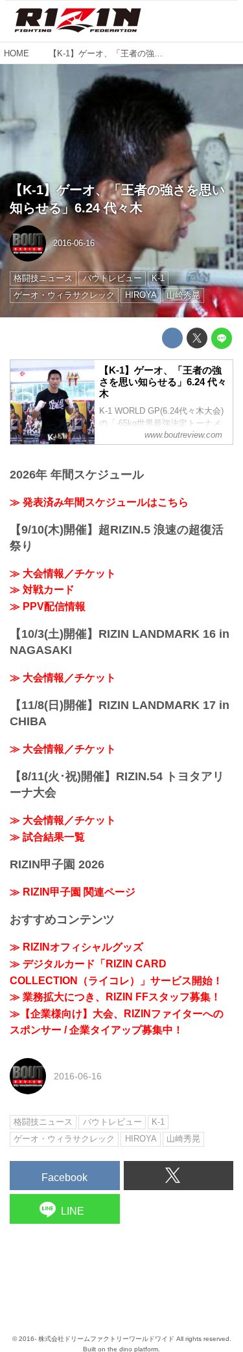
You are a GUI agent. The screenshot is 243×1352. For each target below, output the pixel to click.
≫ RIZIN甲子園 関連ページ (72, 891)
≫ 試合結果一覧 (47, 836)
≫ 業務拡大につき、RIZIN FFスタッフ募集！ (115, 996)
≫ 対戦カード (42, 589)
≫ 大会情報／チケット (63, 573)
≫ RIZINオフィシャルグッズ (76, 946)
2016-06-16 (74, 243)
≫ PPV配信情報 (48, 606)
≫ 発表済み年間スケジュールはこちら (99, 502)
